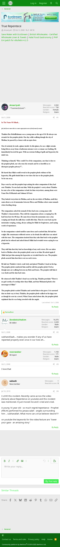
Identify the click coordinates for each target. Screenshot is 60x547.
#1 (58, 117)
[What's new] (51, 3)
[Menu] (4, 3)
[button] (5, 461)
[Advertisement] (30, 72)
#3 (58, 364)
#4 (58, 391)
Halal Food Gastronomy (40, 37)
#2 (58, 332)
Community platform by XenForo (24, 544)
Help (43, 539)
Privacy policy (33, 539)
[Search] (56, 3)
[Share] (54, 117)
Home (49, 539)
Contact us (6, 539)
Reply (56, 306)
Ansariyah (8, 30)
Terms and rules (19, 539)
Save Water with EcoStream (14, 34)
